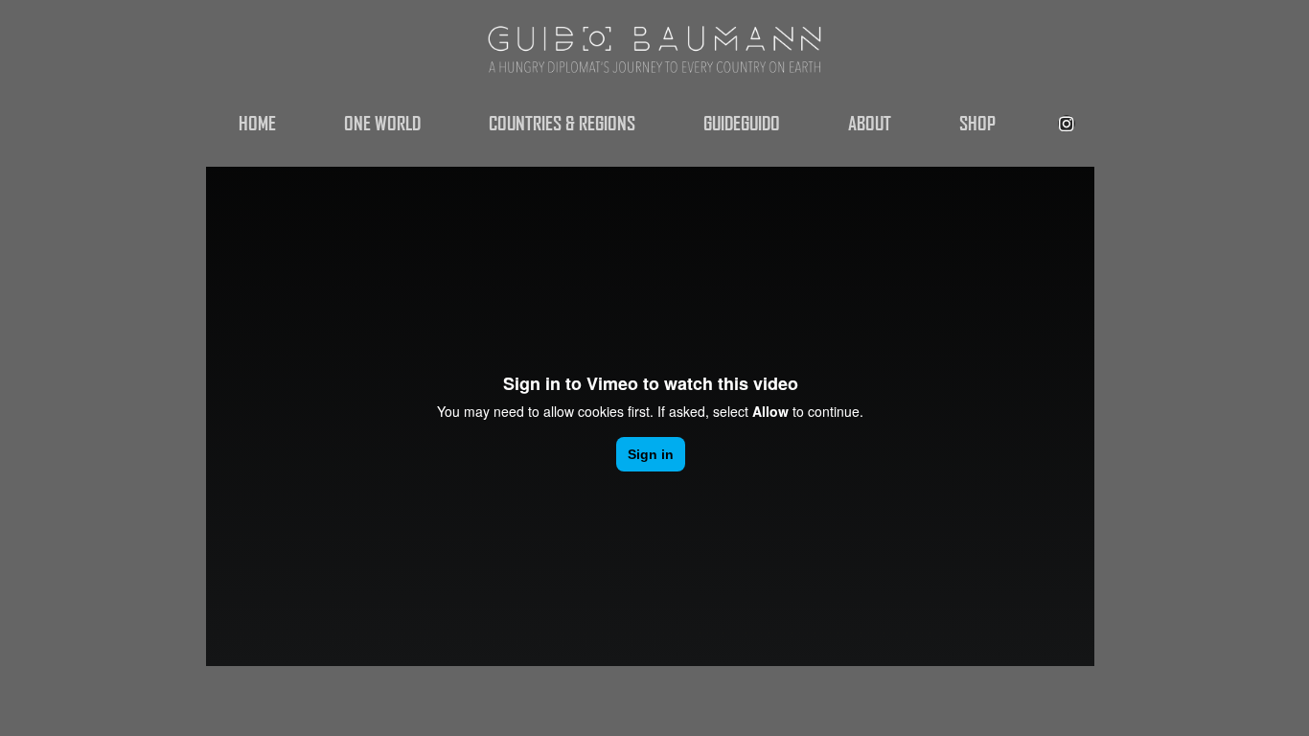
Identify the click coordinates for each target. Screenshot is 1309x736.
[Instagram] (1066, 123)
